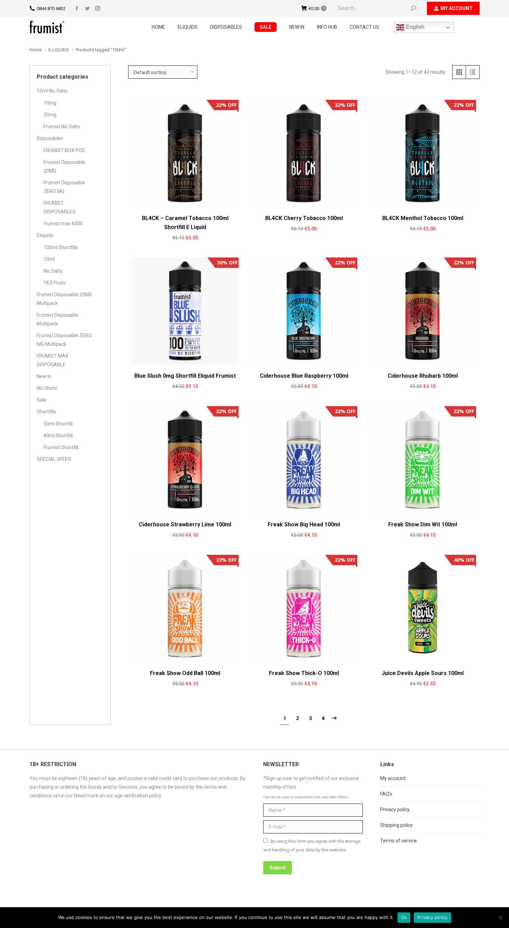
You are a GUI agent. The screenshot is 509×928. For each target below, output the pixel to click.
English (414, 27)
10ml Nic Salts (52, 91)
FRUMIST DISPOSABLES (59, 207)
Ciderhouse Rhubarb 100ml (422, 376)
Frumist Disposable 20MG (64, 166)
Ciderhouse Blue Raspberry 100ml (304, 376)
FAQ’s (386, 794)
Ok (404, 917)
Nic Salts (53, 271)
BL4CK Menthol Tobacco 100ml (422, 218)
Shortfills (46, 411)
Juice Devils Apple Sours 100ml (423, 673)
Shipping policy (396, 825)
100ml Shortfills (61, 247)
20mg (50, 114)
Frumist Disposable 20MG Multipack (64, 299)
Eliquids (45, 235)
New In (44, 376)
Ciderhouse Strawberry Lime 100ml (185, 524)
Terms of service (398, 840)
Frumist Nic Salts (62, 126)
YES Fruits (55, 283)
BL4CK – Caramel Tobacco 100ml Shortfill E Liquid (185, 222)
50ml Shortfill (58, 424)
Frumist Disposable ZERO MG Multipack (64, 340)
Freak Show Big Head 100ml (304, 524)
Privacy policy (395, 809)
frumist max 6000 (63, 223)
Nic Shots (47, 388)
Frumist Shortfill (61, 447)
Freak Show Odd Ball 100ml (185, 673)
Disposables (50, 138)
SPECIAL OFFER (54, 459)
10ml (49, 259)
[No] (500, 917)
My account (392, 778)
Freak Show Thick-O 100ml (304, 673)
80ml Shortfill (58, 435)
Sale (41, 400)
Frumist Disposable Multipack (57, 319)
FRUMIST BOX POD (64, 150)
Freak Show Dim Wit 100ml (422, 524)
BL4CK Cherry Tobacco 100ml (304, 218)
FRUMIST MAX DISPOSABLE (53, 360)
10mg (50, 103)
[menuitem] (158, 27)
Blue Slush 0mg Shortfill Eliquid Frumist (185, 376)
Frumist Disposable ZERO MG (64, 187)
